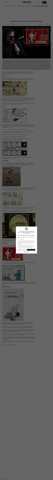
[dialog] (26, 240)
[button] (26, 239)
